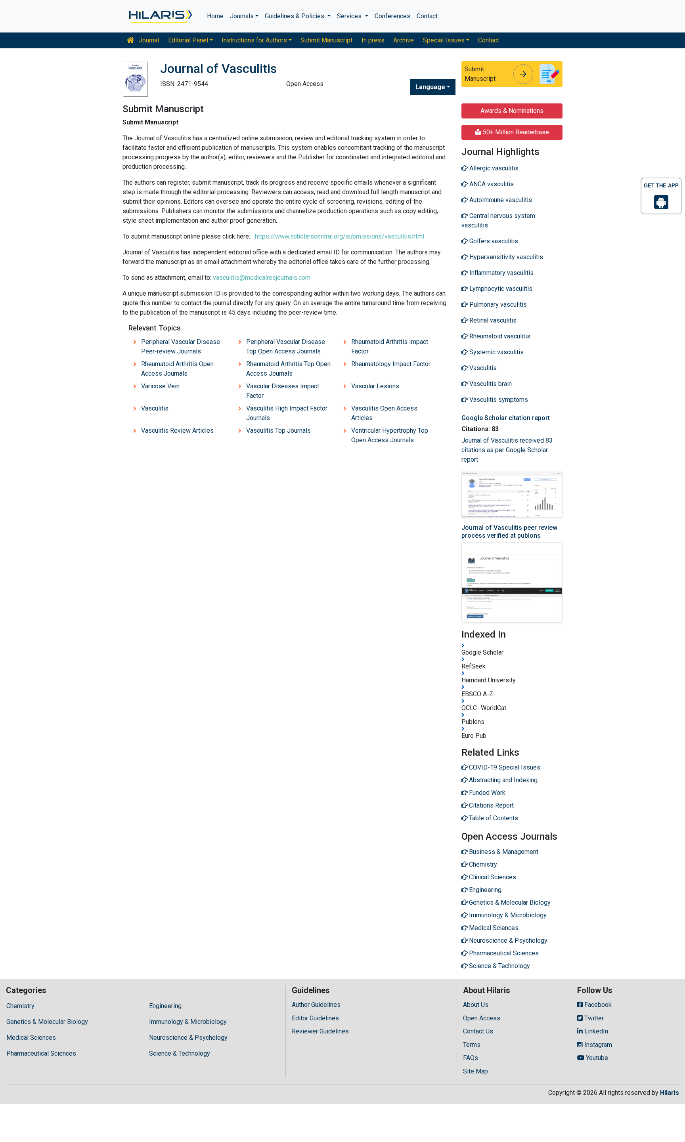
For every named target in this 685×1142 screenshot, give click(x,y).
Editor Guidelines (315, 1018)
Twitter (593, 1018)
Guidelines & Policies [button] (295, 16)
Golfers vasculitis (493, 241)
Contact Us (478, 1031)
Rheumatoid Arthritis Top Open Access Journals (288, 368)
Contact (427, 16)
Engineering (165, 1006)
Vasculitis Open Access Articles (384, 413)
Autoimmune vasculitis (500, 200)
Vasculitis (154, 408)
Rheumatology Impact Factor (391, 364)
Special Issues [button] (444, 40)
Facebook (597, 1004)
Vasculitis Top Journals (278, 430)
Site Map (475, 1071)
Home (215, 16)
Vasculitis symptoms (498, 399)
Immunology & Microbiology (188, 1022)
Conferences (392, 16)
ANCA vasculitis (491, 184)
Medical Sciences (31, 1037)
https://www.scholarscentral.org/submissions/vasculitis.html (339, 236)
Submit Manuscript (326, 40)
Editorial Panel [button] (188, 40)
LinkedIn (595, 1031)
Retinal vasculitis (492, 320)
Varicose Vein (160, 386)
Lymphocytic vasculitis (500, 288)
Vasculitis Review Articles (177, 430)
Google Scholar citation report (505, 418)
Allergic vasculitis (493, 168)
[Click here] (159, 16)
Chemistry (20, 1006)
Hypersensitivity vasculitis (505, 257)
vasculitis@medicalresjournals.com (261, 277)
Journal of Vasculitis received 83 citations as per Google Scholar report (507, 450)
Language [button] (430, 87)
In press (373, 40)
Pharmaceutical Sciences (41, 1053)
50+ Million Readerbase (515, 132)
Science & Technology (179, 1053)
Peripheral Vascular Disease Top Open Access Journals (285, 346)
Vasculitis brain (490, 384)
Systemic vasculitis (496, 352)
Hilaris (669, 1092)
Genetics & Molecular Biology (47, 1022)
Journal (148, 40)
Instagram (597, 1044)
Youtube (596, 1058)
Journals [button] (242, 16)
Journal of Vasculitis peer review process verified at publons (509, 531)
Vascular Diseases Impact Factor (282, 390)
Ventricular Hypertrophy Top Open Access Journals (389, 435)
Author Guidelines (316, 1004)
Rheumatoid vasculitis (499, 336)
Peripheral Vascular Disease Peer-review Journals (180, 346)
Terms (471, 1044)
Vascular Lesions (375, 386)
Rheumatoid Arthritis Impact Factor (389, 346)
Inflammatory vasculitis (501, 273)
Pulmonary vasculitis (497, 304)
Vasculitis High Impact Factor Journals (286, 413)
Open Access (481, 1018)
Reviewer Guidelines (320, 1031)
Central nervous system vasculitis (498, 220)
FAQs (470, 1058)
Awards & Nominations (511, 111)
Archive (403, 40)
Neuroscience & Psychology (188, 1037)
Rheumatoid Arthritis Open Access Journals (177, 368)
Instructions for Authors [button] (254, 40)
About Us (475, 1004)
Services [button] (350, 16)
